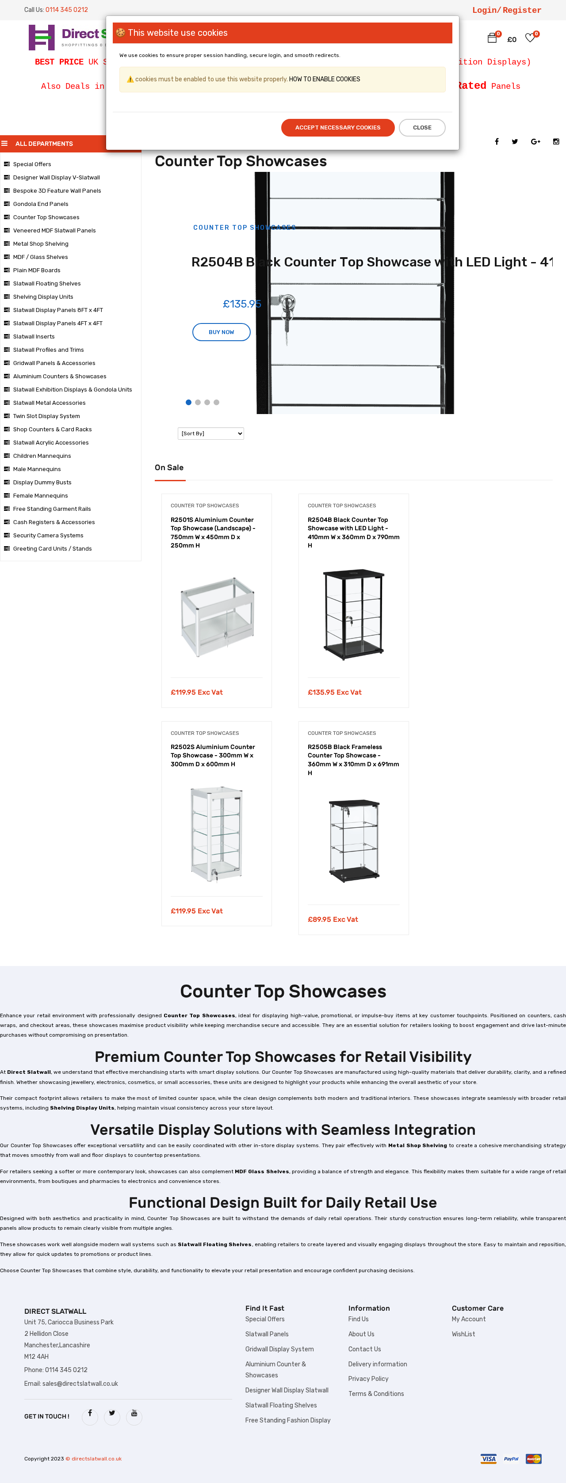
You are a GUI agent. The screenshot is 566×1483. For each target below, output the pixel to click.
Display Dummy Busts (42, 482)
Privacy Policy (368, 1379)
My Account (469, 1319)
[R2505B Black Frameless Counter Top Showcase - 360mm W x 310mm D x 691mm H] (354, 840)
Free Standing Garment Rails (52, 509)
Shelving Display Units (43, 296)
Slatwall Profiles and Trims (48, 349)
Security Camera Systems (48, 535)
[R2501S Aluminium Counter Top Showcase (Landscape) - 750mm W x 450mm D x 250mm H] (217, 613)
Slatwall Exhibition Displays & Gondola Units (72, 389)
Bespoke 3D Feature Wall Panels (57, 190)
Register (522, 10)
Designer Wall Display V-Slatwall (56, 177)
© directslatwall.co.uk (93, 1459)
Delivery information (377, 1364)
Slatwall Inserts (34, 336)
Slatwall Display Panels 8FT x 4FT (58, 310)
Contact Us (364, 1349)
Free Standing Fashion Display (288, 1420)
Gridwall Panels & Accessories (54, 363)
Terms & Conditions (376, 1394)
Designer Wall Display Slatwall (287, 1390)
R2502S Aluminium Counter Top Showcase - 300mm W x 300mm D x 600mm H (213, 755)
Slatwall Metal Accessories (49, 402)
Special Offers (32, 164)
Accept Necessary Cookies (338, 127)
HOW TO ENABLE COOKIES (324, 79)
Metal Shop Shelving (41, 243)
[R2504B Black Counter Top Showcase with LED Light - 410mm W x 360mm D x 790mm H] (354, 613)
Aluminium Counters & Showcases (60, 376)
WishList (463, 1334)
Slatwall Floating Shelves (47, 283)
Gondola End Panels (41, 204)
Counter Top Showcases (46, 217)
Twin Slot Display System (46, 416)
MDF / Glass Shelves (40, 257)
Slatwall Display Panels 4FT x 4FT (58, 323)
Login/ (486, 10)
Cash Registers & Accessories (54, 522)
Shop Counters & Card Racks (52, 429)
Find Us (358, 1319)
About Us (361, 1334)
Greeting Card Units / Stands (52, 548)
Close (422, 127)
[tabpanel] (217, 607)
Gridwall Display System (279, 1349)
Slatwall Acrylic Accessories (51, 442)
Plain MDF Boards (37, 270)
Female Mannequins (40, 495)
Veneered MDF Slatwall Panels (54, 230)
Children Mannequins (42, 456)
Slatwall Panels (267, 1334)
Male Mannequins (37, 469)
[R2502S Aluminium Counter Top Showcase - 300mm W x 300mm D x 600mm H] (217, 832)
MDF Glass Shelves (262, 1171)
